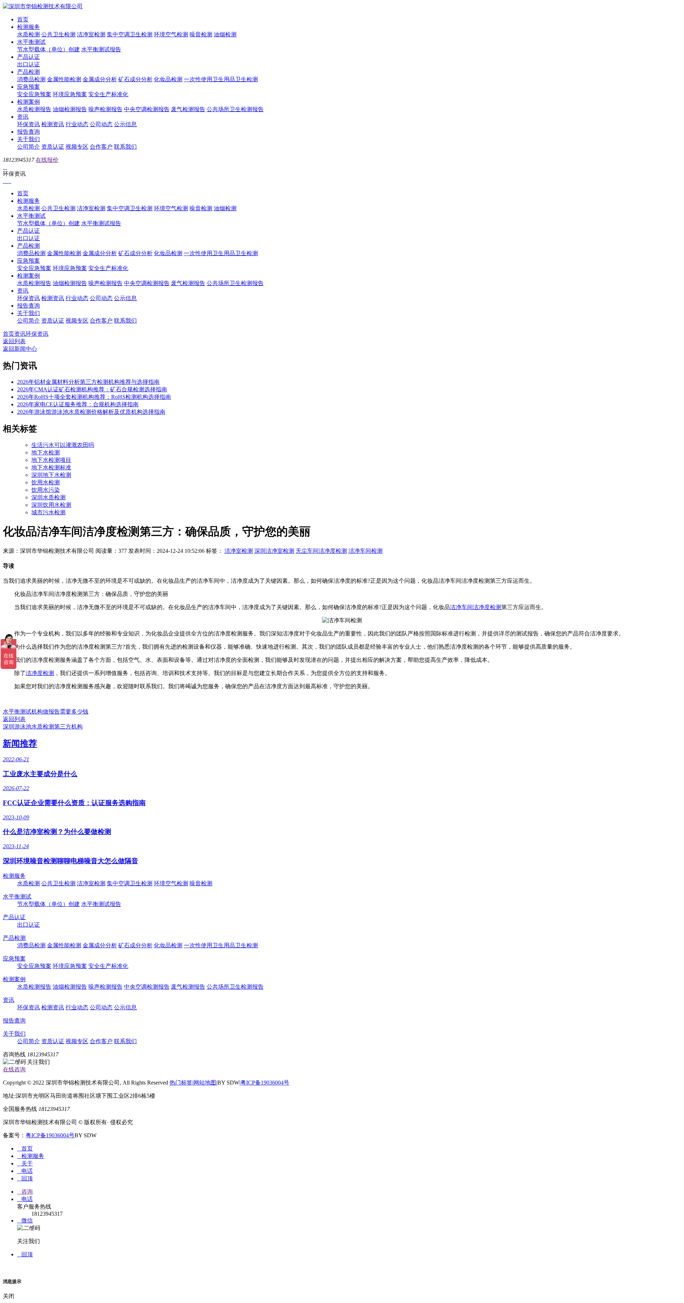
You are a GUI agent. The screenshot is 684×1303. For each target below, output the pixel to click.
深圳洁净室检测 (274, 551)
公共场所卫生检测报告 (235, 109)
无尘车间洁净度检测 (321, 551)
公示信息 (125, 124)
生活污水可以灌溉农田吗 (62, 445)
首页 (22, 19)
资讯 (22, 117)
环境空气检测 (171, 34)
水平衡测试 (31, 42)
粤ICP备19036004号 (264, 1083)
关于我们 (28, 139)
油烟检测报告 (70, 109)
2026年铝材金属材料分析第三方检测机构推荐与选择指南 (88, 382)
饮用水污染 (45, 490)
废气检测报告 (188, 109)
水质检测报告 (34, 109)
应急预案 (28, 87)
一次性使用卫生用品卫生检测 (221, 79)
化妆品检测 (168, 79)
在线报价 (47, 160)
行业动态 (77, 124)
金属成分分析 (100, 79)
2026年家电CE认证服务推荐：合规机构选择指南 (78, 404)
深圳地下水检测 (51, 475)
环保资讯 (28, 124)
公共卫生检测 (58, 34)
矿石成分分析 (135, 79)
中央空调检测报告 (147, 109)
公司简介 (28, 147)
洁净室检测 (91, 34)
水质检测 (28, 34)
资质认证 (52, 147)
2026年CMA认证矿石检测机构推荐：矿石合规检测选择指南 (92, 389)
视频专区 (77, 147)
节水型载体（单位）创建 (48, 49)
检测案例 (28, 102)
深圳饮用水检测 (51, 505)
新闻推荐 (20, 743)
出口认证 (28, 64)
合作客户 (101, 147)
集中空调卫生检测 (129, 34)
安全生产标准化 (108, 94)
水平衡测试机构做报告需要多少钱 (45, 712)
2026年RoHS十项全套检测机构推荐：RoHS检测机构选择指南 (94, 397)
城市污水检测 (48, 512)
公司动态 (101, 124)
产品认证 (28, 57)
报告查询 (28, 132)
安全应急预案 (34, 94)
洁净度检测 (40, 673)
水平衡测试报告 (101, 49)
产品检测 (28, 72)
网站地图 (204, 1083)
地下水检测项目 (51, 460)
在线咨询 (14, 1069)
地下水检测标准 (51, 467)
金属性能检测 (64, 79)
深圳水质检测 (48, 497)
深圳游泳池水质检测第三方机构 (43, 726)
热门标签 (181, 1083)
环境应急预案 (70, 94)
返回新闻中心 (20, 349)
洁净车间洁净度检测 (475, 607)
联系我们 (125, 147)
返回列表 (14, 341)
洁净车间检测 (365, 551)
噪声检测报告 (105, 109)
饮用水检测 (45, 482)
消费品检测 (31, 79)
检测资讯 (52, 124)
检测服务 (28, 27)
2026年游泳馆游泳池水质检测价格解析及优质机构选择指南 (91, 412)
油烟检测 (225, 34)
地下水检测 (45, 452)
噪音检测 (201, 34)
